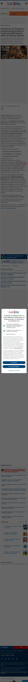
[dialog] (14, 341)
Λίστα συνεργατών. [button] (18, 348)
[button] (14, 334)
